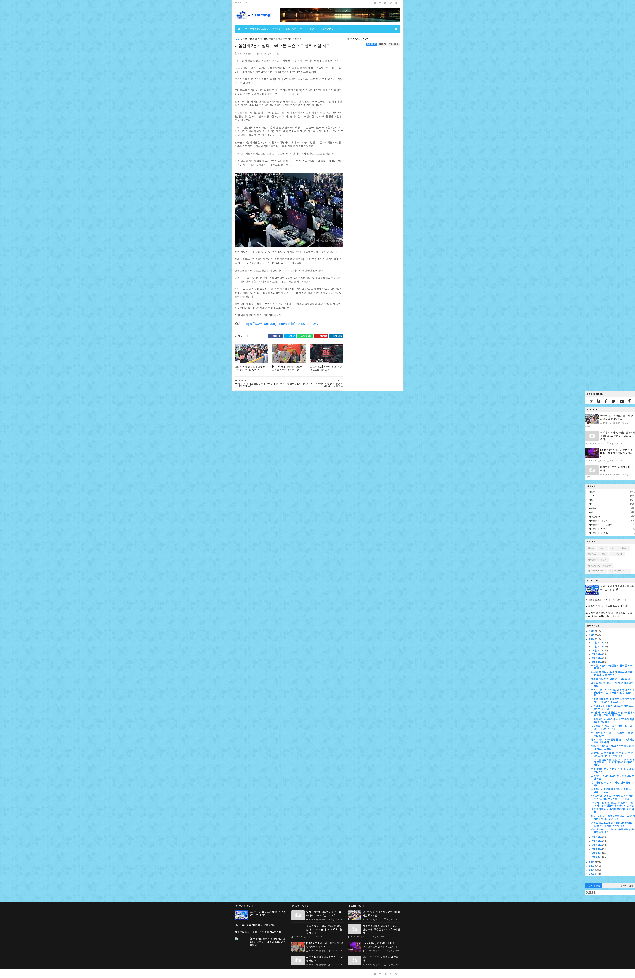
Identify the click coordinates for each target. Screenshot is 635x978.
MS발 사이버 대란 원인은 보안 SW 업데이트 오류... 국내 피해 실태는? (613, 714)
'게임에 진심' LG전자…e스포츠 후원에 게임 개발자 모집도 (612, 747)
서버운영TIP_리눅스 (598, 532)
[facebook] (375, 2)
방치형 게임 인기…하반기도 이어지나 (610, 678)
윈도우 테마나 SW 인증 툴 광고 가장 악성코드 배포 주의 (612, 741)
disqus (382, 44)
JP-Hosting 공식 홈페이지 (256, 29)
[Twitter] (613, 401)
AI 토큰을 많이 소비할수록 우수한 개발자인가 (608, 606)
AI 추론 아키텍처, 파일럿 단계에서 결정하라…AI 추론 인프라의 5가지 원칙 (617, 436)
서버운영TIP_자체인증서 (600, 524)
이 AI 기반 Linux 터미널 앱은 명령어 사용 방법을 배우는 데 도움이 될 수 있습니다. (613, 692)
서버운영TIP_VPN (597, 528)
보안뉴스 (340, 29)
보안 (591, 512)
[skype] (396, 2)
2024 (592, 639)
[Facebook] (606, 401)
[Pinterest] (629, 401)
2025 (592, 635)
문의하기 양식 (626, 886)
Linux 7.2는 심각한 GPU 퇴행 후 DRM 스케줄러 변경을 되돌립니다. (616, 453)
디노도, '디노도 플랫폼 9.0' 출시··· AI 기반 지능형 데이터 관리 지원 (613, 817)
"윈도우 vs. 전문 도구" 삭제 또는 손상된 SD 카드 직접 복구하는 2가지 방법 (612, 797)
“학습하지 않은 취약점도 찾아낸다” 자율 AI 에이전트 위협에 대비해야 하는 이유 (612, 804)
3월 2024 (597, 848)
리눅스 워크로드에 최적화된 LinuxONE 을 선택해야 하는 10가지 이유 (611, 824)
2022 (592, 865)
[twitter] (380, 2)
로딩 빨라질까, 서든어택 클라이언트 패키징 (612, 811)
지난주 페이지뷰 (593, 886)
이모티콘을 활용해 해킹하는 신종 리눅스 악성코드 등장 (612, 790)
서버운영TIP (594, 516)
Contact (248, 2)
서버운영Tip (326, 29)
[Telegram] (591, 401)
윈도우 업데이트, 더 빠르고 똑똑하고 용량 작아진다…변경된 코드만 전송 (613, 700)
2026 (592, 631)
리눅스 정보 (291, 29)
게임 (591, 500)
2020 (592, 873)
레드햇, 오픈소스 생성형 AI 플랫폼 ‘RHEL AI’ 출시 (612, 667)
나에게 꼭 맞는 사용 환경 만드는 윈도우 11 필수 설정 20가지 (611, 674)
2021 (592, 869)
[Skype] (599, 401)
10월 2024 (597, 650)
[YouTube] (622, 401)
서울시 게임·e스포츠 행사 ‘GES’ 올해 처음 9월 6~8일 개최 (612, 720)
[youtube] (385, 2)
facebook (394, 44)
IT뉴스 (302, 29)
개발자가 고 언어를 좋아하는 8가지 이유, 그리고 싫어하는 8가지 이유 (612, 754)
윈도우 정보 (277, 29)
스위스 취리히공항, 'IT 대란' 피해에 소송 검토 (612, 684)
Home (238, 2)
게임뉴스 (313, 29)
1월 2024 (597, 856)
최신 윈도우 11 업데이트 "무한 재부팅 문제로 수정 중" (612, 831)
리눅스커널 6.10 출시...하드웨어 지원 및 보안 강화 (612, 734)
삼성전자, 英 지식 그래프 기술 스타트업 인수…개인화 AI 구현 (611, 727)
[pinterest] (391, 2)
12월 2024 (597, 642)
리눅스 (592, 504)
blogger (371, 44)
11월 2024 (597, 646)
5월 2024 (597, 841)
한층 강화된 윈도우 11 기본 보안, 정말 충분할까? (612, 770)
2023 (592, 862)
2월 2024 (597, 852)
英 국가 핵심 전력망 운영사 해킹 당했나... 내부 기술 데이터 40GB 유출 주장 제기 (267, 941)
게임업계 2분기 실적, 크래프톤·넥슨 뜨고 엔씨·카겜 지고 (612, 707)
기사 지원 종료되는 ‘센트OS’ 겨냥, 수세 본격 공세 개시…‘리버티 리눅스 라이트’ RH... (613, 762)
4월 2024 (597, 845)
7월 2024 (597, 662)
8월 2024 (597, 658)
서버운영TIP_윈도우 (598, 520)
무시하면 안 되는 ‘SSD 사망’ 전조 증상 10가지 (612, 784)
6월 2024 (597, 837)
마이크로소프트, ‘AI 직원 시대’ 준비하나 (605, 599)
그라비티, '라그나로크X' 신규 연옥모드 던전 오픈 (612, 777)
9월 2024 (597, 654)
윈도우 (592, 491)
